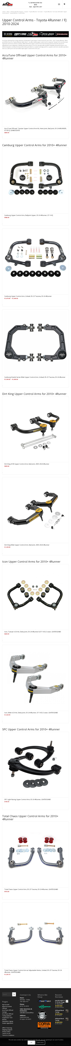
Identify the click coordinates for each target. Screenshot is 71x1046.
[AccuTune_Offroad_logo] (8, 4)
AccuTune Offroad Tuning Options (7, 1015)
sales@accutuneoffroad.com (28, 1013)
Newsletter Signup (7, 1021)
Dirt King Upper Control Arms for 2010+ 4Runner (34, 394)
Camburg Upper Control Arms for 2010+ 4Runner (34, 145)
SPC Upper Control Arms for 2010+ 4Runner (31, 729)
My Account (5, 1004)
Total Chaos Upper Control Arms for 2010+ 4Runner (30, 817)
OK (31, 1042)
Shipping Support (7, 1030)
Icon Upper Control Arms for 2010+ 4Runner (31, 561)
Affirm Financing (7, 1028)
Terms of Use (6, 1033)
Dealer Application (7, 1023)
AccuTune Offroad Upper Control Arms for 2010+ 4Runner (34, 56)
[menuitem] (59, 4)
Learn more (40, 1042)
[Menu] (59, 4)
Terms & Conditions (8, 1035)
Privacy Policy (6, 1031)
